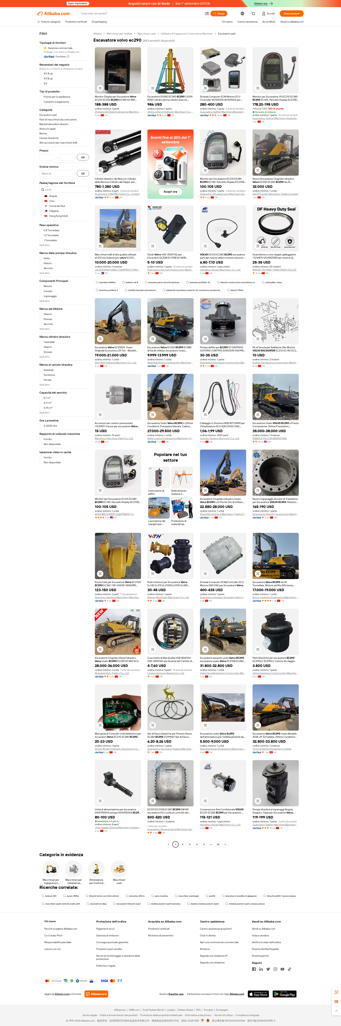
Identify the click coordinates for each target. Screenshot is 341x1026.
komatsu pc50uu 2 (108, 290)
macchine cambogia (188, 896)
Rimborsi (205, 949)
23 (218, 844)
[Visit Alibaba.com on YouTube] (282, 969)
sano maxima (161, 896)
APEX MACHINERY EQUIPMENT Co (114, 514)
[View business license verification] (202, 1020)
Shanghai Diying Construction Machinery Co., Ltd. (170, 362)
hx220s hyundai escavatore (142, 290)
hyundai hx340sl (107, 282)
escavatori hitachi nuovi (128, 904)
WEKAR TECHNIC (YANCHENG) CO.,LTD (274, 269)
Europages (222, 1009)
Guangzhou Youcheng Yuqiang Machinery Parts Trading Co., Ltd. (170, 748)
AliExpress (120, 1009)
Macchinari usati (146, 33)
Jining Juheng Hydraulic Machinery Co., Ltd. (170, 111)
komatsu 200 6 (136, 896)
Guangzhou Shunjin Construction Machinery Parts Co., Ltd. (276, 514)
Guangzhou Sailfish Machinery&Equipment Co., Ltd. (223, 111)
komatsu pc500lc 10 (200, 282)
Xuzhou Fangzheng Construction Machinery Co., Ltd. (276, 362)
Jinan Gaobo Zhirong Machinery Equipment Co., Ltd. (118, 827)
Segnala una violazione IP (214, 955)
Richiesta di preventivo (160, 935)
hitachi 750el (236, 290)
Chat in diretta (208, 935)
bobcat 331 (50, 896)
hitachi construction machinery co (237, 282)
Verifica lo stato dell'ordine (266, 942)
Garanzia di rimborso (107, 935)
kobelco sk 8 (132, 282)
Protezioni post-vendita (109, 949)
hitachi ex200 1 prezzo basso (281, 896)
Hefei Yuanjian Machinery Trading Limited (275, 194)
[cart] (254, 14)
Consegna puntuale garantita (112, 942)
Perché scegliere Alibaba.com (60, 928)
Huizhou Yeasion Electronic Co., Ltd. (219, 438)
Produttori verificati (159, 928)
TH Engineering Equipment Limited (272, 748)
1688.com (134, 1009)
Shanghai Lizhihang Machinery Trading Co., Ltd (223, 514)
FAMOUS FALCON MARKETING (270, 438)
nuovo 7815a (73, 896)
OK (83, 157)
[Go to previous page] (168, 844)
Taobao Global (185, 1009)
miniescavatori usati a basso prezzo (247, 904)
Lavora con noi (52, 949)
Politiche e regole (105, 965)
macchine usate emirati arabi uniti (62, 904)
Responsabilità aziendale (57, 942)
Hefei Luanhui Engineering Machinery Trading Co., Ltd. (170, 438)
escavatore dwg (98, 904)
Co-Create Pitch (53, 935)
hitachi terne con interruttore (104, 896)
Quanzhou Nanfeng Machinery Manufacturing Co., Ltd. (118, 597)
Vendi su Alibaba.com (263, 928)
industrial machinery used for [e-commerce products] (193, 290)
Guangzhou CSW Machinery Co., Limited (117, 194)
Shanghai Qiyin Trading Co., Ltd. (112, 673)
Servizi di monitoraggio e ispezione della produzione (118, 957)
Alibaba (97, 33)
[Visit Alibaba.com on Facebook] (254, 969)
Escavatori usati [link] (227, 33)
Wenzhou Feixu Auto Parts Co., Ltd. (114, 438)
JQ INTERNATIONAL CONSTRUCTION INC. (118, 269)
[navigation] (64, 439)
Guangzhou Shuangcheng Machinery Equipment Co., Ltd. (223, 194)
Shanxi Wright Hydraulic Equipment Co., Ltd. (118, 748)
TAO (198, 1009)
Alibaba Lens (62, 994)
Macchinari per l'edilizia (119, 33)
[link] (336, 992)
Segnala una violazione (212, 962)
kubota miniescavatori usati (205, 904)
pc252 (212, 896)
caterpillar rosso (273, 282)
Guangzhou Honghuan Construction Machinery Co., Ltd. (223, 362)
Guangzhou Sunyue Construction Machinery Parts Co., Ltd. (170, 269)
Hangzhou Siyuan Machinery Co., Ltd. (220, 269)
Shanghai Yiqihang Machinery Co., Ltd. (116, 362)
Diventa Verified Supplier (265, 949)
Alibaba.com (237, 994)
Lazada (170, 1009)
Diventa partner (260, 955)
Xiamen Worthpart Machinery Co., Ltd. (168, 597)
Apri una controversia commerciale (219, 942)
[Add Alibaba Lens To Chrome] (96, 994)
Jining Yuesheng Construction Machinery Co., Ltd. (276, 673)
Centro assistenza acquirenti (216, 928)
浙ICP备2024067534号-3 (261, 1020)
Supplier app (176, 994)
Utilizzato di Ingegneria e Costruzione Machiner (187, 33)
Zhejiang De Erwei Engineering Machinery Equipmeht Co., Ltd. (118, 111)
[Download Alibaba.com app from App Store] (258, 994)
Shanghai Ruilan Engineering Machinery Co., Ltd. (223, 748)
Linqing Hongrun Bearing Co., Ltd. (165, 673)
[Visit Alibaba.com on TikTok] (289, 969)
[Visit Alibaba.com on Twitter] (268, 969)
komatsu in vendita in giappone (241, 896)
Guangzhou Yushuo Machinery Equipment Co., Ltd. (276, 118)
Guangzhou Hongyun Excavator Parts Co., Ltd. (223, 597)
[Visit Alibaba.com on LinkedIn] (261, 969)
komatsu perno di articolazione (163, 282)
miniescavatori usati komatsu (165, 904)
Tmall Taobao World (153, 1009)
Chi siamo (50, 921)
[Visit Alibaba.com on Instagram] (275, 969)
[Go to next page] (225, 844)
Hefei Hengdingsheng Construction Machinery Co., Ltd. (223, 673)
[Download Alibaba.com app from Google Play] (285, 994)
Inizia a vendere (260, 935)
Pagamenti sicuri (105, 928)
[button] (207, 13)
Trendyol (208, 1009)
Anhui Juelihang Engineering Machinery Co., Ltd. (276, 597)
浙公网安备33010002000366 (228, 1020)
